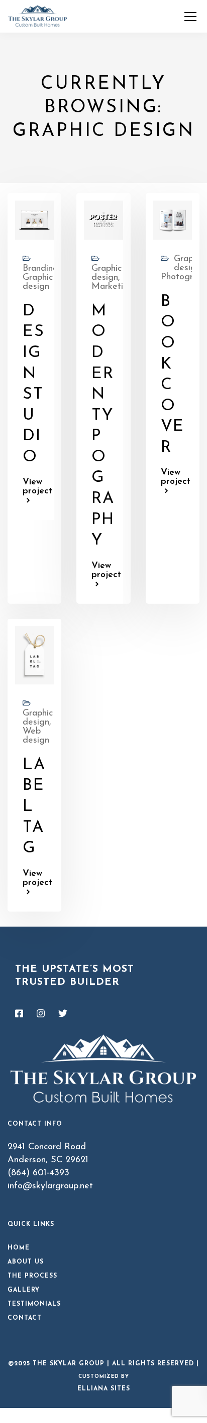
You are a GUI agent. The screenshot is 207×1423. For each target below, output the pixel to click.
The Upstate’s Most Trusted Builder (74, 975)
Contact (25, 1318)
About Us (26, 1262)
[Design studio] (34, 219)
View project (34, 487)
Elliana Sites (103, 1389)
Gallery (24, 1290)
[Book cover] (172, 219)
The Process (32, 1276)
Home (19, 1248)
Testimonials (34, 1304)
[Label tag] (34, 654)
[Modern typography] (103, 219)
